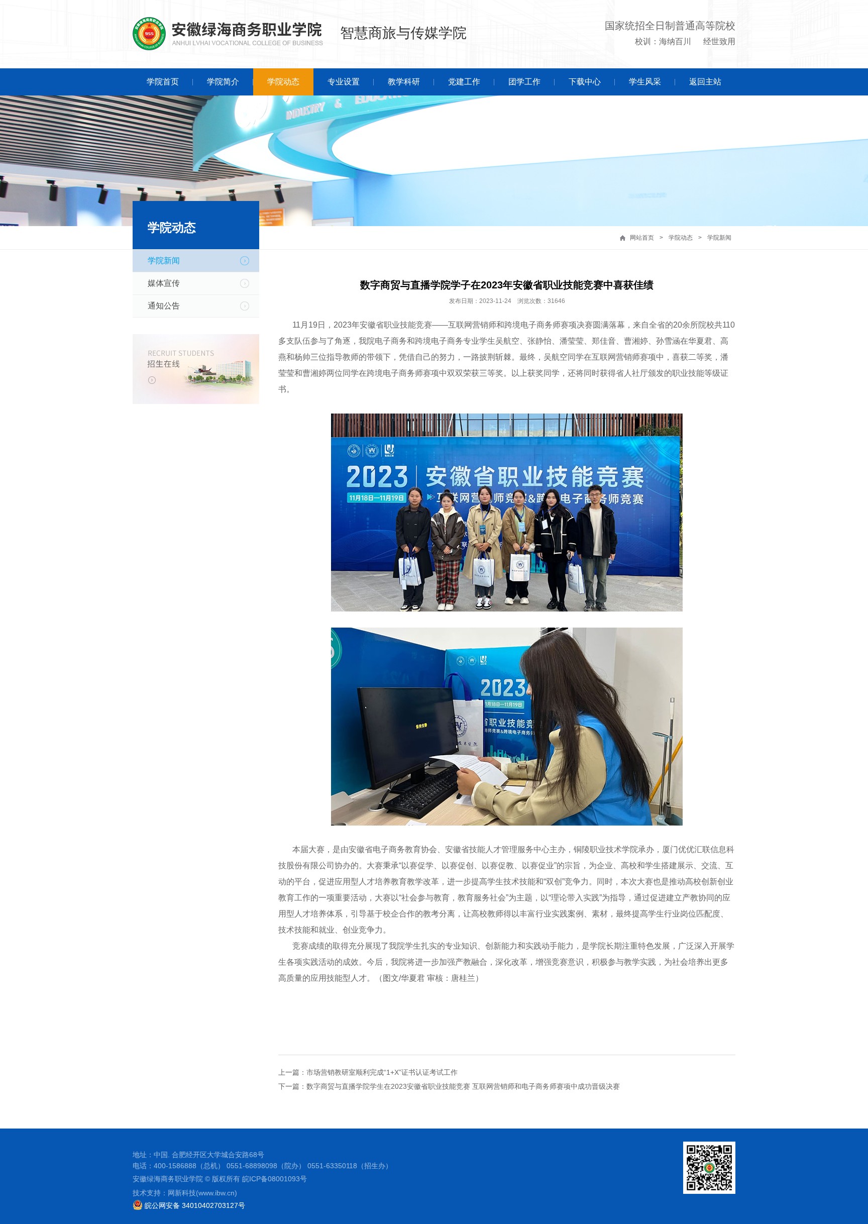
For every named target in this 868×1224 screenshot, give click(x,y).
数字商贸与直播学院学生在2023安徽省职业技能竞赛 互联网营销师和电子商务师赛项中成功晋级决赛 (463, 1086)
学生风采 (645, 81)
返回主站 (705, 81)
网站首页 (642, 237)
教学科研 (404, 81)
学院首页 (163, 81)
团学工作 (524, 81)
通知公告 (164, 305)
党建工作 (464, 81)
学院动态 (283, 81)
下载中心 (585, 81)
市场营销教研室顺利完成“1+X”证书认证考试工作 (382, 1072)
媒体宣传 (164, 283)
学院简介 (223, 81)
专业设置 (344, 81)
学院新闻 (719, 237)
